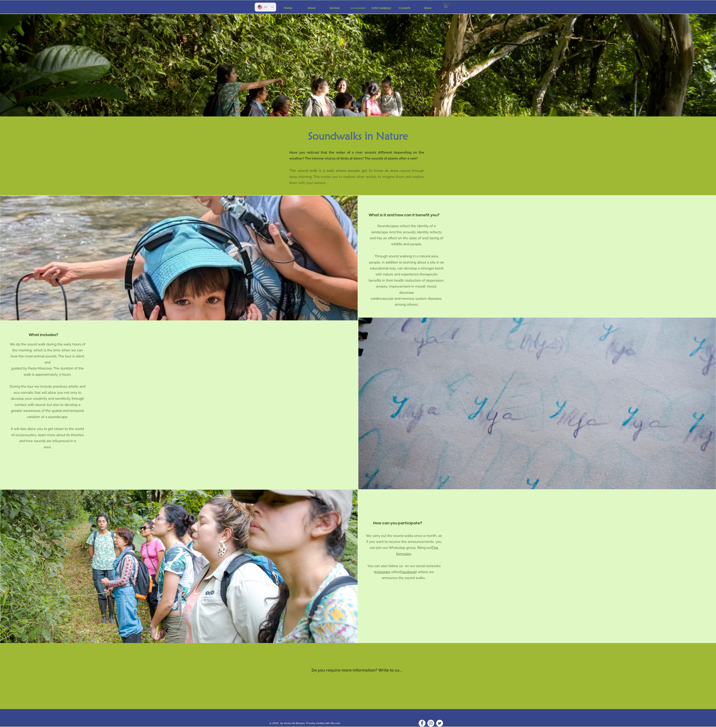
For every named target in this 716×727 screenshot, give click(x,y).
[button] (446, 5)
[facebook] (422, 723)
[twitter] (439, 723)
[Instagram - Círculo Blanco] (430, 723)
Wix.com (335, 723)
